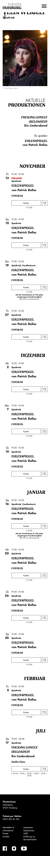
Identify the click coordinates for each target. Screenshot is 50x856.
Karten (26, 203)
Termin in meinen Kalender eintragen (44, 203)
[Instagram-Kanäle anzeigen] (14, 848)
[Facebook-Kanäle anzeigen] (5, 848)
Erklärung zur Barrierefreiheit (30, 838)
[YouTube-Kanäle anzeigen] (24, 848)
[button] (44, 6)
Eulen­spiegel (36, 141)
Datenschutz (28, 830)
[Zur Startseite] (12, 6)
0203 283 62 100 (11, 819)
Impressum (28, 827)
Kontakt (6, 836)
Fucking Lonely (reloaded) (34, 119)
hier (38, 299)
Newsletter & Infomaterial (8, 829)
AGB (25, 833)
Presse (5, 833)
